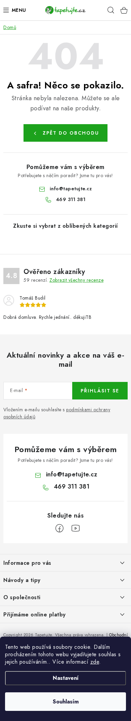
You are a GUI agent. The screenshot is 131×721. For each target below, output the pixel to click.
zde (94, 662)
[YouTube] (76, 528)
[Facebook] (59, 528)
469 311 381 (71, 199)
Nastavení (66, 678)
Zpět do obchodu (71, 133)
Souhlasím (66, 701)
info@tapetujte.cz (71, 188)
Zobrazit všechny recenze (76, 280)
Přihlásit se (100, 390)
